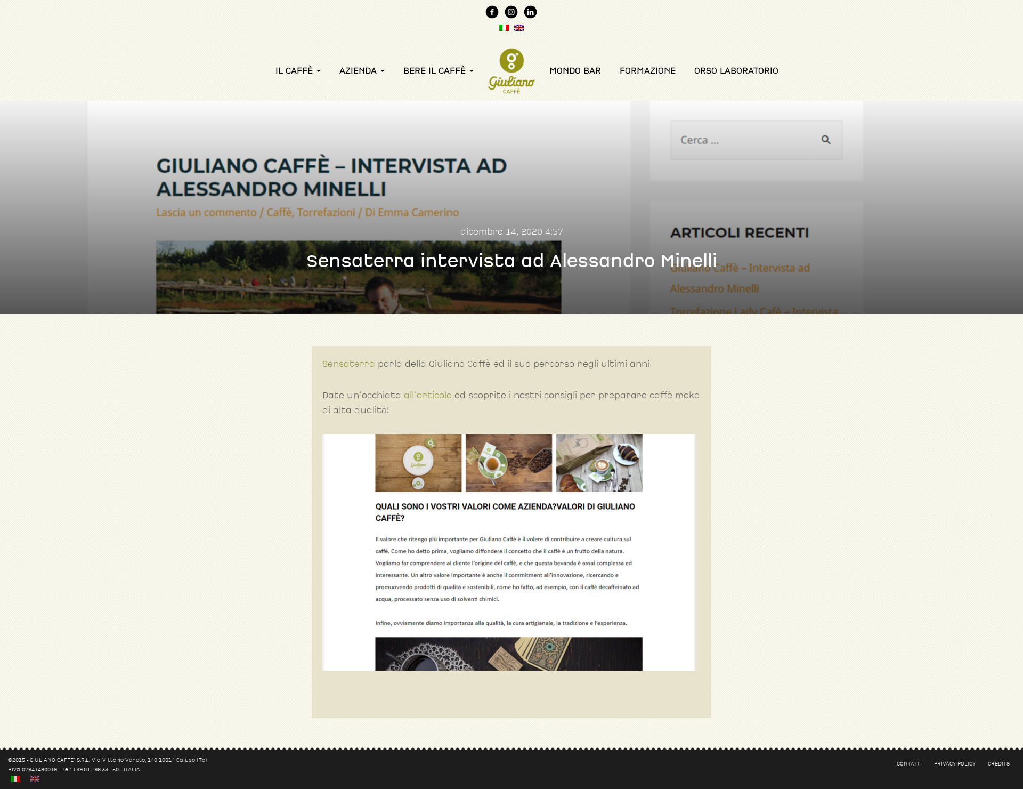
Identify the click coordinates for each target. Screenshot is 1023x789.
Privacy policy (955, 763)
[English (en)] (34, 778)
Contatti (909, 763)
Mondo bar (575, 70)
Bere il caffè (435, 70)
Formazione (648, 70)
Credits (999, 763)
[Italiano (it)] (15, 778)
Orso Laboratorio (736, 70)
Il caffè (295, 70)
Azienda (359, 70)
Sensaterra (348, 363)
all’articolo (428, 395)
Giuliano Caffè (511, 55)
